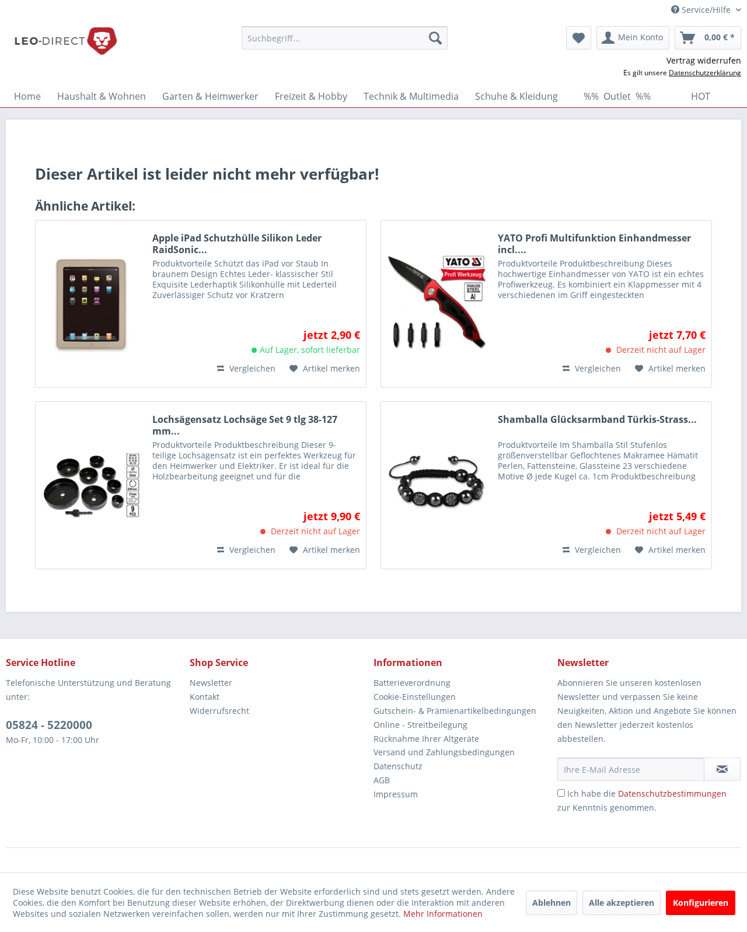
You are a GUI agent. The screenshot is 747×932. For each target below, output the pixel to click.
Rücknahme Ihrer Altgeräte (426, 738)
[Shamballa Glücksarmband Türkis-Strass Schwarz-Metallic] (436, 485)
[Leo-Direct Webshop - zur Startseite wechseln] (65, 40)
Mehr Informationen (443, 913)
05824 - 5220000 (49, 725)
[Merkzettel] (578, 38)
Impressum (396, 794)
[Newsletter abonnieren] (722, 769)
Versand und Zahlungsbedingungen (444, 752)
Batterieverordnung (412, 682)
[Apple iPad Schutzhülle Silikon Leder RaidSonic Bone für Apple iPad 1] (91, 304)
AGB (382, 780)
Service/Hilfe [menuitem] (706, 9)
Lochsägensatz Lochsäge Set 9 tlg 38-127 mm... (244, 425)
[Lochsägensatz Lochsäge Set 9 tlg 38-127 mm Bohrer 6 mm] (91, 485)
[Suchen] (435, 38)
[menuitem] (345, 38)
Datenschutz (398, 766)
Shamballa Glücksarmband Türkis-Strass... (597, 420)
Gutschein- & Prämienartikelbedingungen (455, 710)
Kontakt (204, 696)
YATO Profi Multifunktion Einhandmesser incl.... (594, 243)
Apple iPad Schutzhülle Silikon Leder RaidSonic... (237, 243)
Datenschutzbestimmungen (672, 793)
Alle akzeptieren (621, 902)
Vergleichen (251, 368)
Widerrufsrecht (219, 710)
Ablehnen (551, 902)
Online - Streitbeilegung (420, 724)
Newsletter (211, 682)
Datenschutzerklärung (705, 73)
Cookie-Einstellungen (415, 696)
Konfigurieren (700, 902)
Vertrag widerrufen (703, 60)
